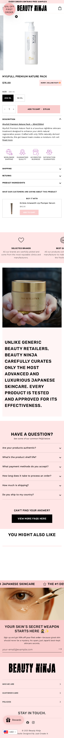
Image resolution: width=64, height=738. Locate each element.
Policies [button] (6, 702)
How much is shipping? (15, 485)
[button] (9, 9)
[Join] (59, 649)
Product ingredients (13, 183)
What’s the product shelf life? (19, 457)
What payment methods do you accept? (25, 466)
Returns (6, 176)
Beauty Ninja (35, 730)
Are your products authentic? (19, 447)
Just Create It (41, 733)
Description (8, 119)
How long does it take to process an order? (26, 475)
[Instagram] (33, 722)
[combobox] (9, 732)
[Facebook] (27, 722)
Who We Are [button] (8, 684)
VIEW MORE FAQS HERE (32, 518)
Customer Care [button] (10, 693)
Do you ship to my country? (18, 494)
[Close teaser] (16, 16)
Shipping (7, 169)
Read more (7, 140)
